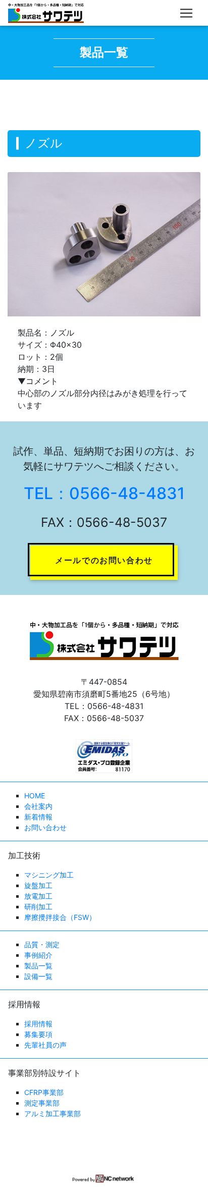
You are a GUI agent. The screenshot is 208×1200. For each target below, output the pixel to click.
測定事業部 (42, 1103)
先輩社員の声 (45, 1045)
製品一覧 (38, 965)
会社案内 (38, 806)
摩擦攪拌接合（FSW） (60, 917)
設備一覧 (38, 976)
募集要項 (38, 1034)
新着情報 (38, 816)
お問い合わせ (45, 827)
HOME (34, 795)
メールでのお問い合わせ (104, 560)
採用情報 (38, 1023)
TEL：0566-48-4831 (104, 493)
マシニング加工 (49, 874)
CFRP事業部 (44, 1092)
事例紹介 (38, 955)
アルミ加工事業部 (52, 1113)
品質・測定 (42, 944)
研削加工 (38, 906)
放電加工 (38, 896)
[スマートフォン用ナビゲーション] (186, 13)
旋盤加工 (38, 885)
